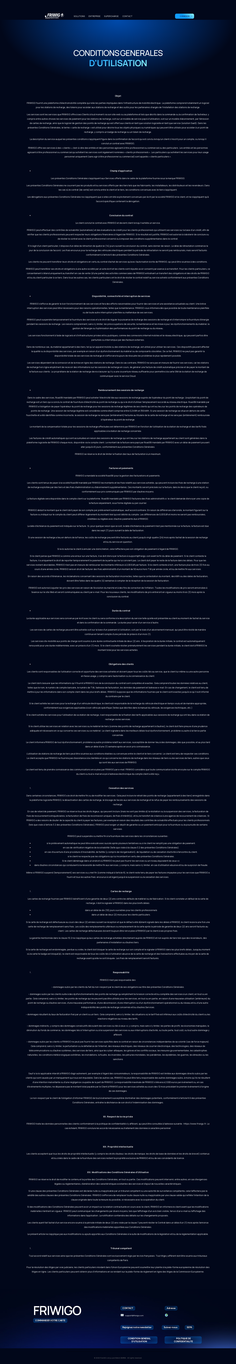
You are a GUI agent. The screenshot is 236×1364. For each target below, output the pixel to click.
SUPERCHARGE (111, 16)
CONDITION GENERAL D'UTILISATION (139, 1340)
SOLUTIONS (79, 16)
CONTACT (127, 16)
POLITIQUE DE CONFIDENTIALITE (183, 1340)
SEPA (189, 1327)
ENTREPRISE (94, 16)
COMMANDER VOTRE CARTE (50, 1320)
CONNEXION (185, 16)
